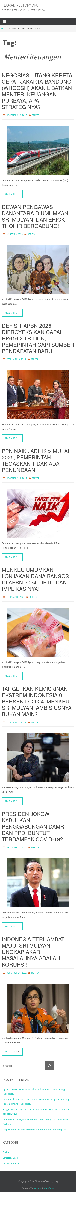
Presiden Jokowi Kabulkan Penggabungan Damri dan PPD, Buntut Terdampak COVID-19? (34, 821)
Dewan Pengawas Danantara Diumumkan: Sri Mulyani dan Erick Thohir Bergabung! (36, 215)
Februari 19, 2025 (16, 357)
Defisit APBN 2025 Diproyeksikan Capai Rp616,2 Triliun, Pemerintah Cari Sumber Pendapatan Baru (38, 336)
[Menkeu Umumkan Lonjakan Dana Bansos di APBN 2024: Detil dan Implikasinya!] (38, 628)
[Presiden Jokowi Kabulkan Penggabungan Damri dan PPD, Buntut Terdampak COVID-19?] (38, 877)
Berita (35, 115)
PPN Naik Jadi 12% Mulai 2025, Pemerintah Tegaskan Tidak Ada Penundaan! (35, 458)
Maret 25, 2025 (14, 233)
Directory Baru (10, 1151)
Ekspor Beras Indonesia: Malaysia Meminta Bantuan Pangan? (34, 1123)
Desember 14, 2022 (16, 966)
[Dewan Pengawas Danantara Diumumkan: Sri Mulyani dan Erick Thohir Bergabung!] (38, 268)
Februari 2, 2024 (15, 593)
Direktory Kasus (11, 1157)
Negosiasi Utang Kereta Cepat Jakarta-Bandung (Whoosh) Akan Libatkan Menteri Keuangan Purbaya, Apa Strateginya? (37, 91)
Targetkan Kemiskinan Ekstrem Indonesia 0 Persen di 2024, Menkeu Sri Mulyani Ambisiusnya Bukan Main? (37, 697)
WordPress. (49, 1181)
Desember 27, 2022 (16, 842)
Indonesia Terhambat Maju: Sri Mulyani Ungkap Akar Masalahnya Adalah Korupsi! (33, 946)
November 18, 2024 (16, 475)
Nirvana (37, 1181)
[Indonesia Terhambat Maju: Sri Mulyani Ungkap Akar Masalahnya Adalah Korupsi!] (38, 1001)
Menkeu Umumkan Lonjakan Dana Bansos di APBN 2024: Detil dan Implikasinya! (35, 576)
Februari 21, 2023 (16, 718)
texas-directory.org (20, 5)
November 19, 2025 (16, 115)
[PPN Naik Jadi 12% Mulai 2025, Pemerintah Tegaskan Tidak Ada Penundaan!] (38, 510)
